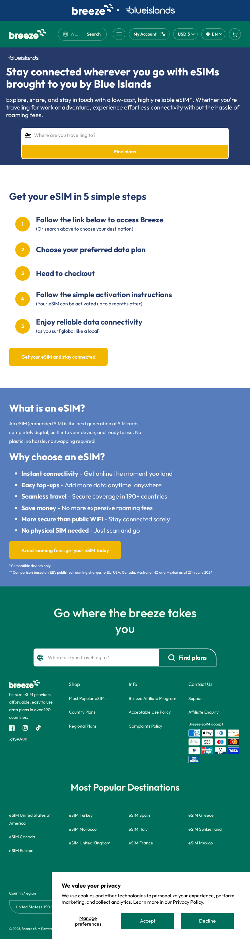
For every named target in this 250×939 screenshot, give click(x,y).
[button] (119, 34)
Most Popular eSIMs (87, 698)
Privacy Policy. (189, 902)
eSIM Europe (21, 850)
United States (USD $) (35, 906)
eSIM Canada (22, 837)
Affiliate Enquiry (203, 712)
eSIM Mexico (200, 843)
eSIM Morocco (83, 829)
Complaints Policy (145, 726)
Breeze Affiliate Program (152, 698)
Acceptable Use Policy (150, 712)
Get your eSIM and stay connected (58, 357)
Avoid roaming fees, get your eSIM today (65, 550)
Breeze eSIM (31, 929)
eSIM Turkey (81, 815)
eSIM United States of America (30, 819)
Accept (147, 921)
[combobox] (74, 34)
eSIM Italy (138, 829)
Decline (207, 921)
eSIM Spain (139, 815)
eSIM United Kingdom (89, 843)
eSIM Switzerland (205, 829)
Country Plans (82, 712)
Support (196, 698)
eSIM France (141, 843)
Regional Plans (83, 726)
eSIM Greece (201, 815)
